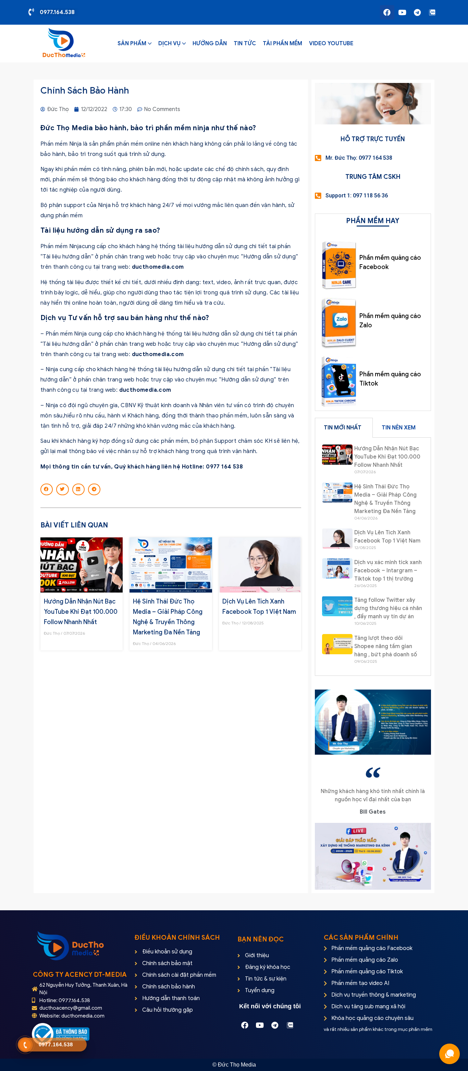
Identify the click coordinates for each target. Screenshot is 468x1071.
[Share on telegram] (94, 489)
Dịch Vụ (169, 43)
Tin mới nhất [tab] (342, 427)
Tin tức (245, 43)
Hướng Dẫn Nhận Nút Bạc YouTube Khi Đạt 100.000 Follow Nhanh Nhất (81, 612)
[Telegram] (417, 12)
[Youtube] (402, 12)
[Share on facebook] (46, 489)
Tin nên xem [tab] (399, 427)
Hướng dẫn (210, 43)
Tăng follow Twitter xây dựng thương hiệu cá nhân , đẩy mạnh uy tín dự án (388, 608)
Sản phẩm (132, 43)
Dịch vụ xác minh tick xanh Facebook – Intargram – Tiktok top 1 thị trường (388, 570)
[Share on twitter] (62, 489)
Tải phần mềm (282, 43)
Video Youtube (331, 43)
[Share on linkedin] (78, 489)
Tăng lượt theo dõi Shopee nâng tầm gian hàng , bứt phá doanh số (385, 646)
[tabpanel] (373, 557)
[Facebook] (387, 12)
